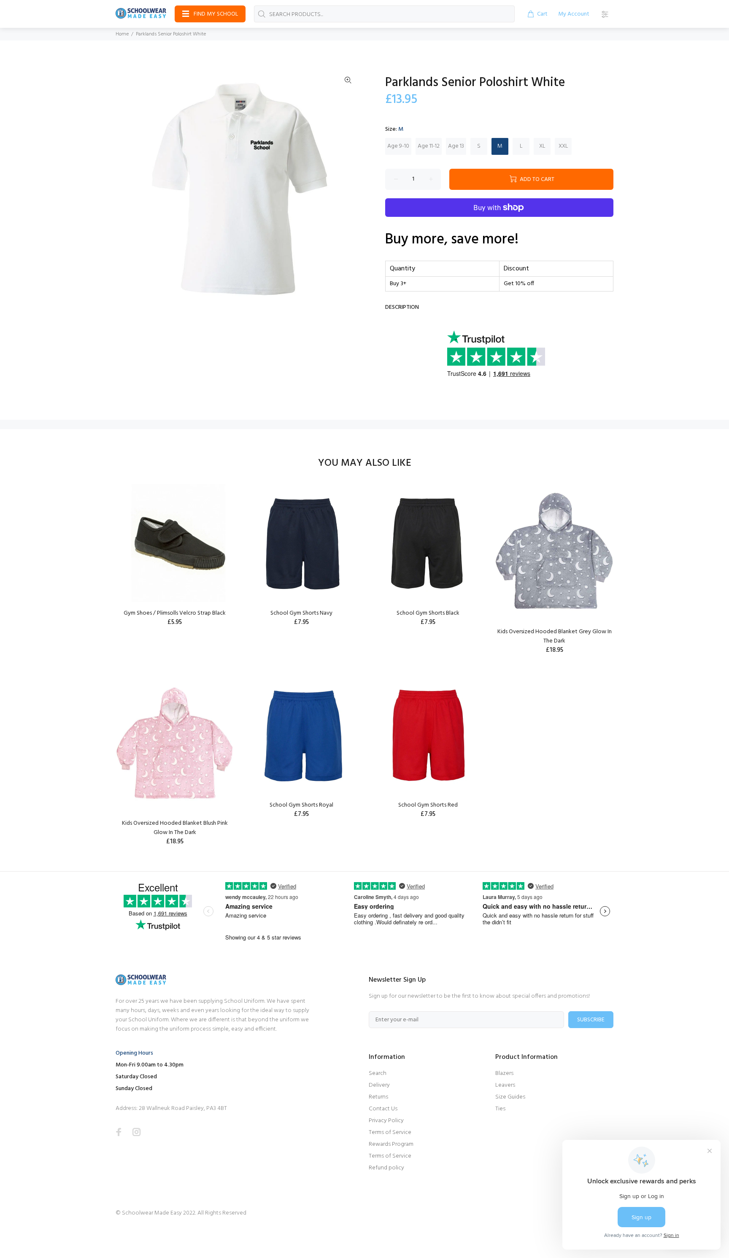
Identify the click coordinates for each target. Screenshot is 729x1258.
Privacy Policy (386, 1121)
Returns (378, 1097)
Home (122, 34)
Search (377, 1073)
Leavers (505, 1085)
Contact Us (383, 1109)
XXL (563, 146)
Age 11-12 (429, 146)
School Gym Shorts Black (428, 613)
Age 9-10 (398, 146)
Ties (500, 1109)
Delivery (379, 1085)
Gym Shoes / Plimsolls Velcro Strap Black (175, 613)
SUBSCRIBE (591, 1020)
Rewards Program (391, 1144)
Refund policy (386, 1168)
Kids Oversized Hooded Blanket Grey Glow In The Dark (554, 636)
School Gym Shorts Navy (301, 613)
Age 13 (456, 146)
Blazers (504, 1073)
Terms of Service (390, 1132)
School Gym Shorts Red (428, 805)
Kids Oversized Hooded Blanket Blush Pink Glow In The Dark (175, 827)
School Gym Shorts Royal (301, 805)
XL (542, 146)
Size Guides (510, 1097)
